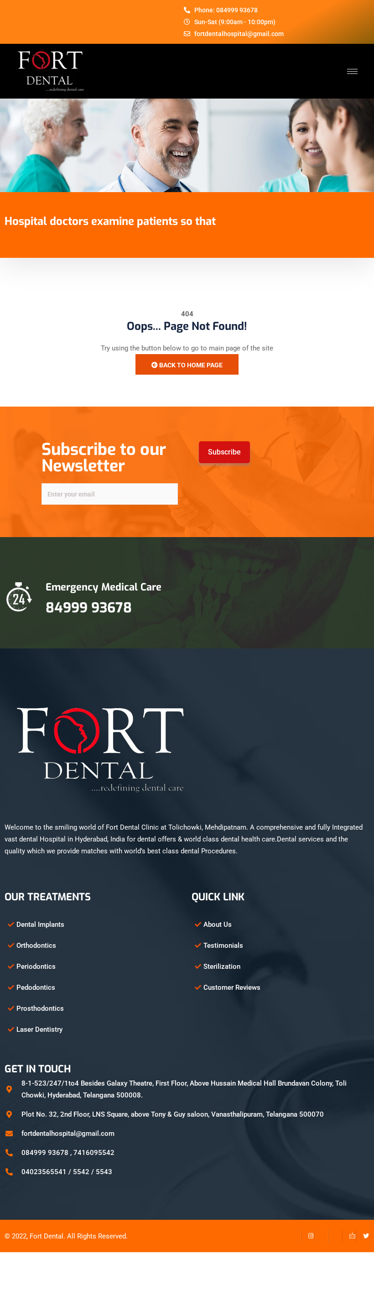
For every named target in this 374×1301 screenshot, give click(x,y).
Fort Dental (46, 1236)
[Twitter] (362, 1236)
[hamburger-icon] (352, 71)
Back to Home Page (190, 365)
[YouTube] (335, 1236)
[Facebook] (294, 1236)
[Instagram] (308, 1236)
